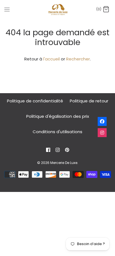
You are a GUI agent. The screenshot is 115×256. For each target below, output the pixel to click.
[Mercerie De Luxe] (57, 9)
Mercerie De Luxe (63, 162)
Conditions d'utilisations (57, 132)
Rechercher (78, 59)
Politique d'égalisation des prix (57, 116)
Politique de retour (89, 101)
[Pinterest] (67, 150)
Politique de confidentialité (35, 101)
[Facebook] (48, 150)
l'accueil (51, 59)
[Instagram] (58, 150)
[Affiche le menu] (7, 9)
